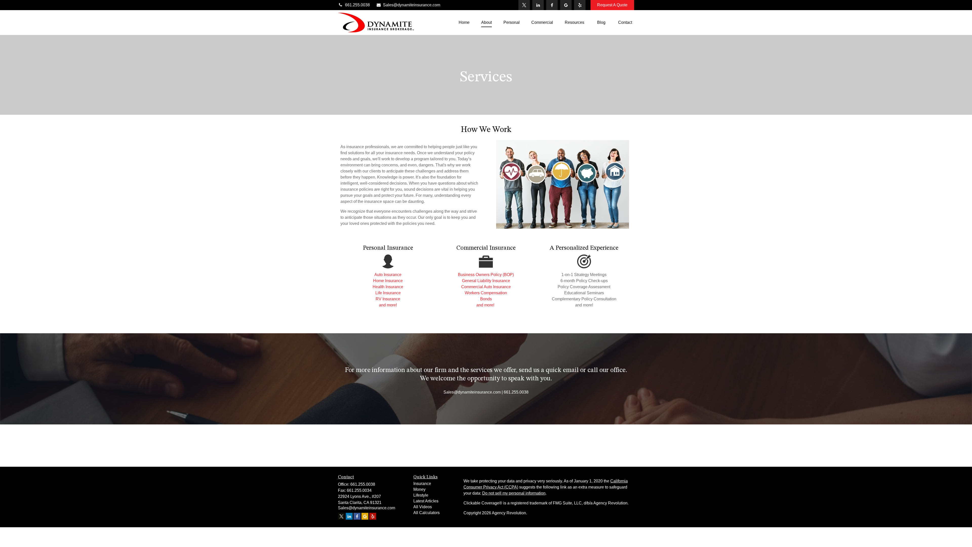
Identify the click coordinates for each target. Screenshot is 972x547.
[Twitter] (524, 5)
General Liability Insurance (486, 281)
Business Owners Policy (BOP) (486, 274)
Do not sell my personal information (513, 493)
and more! (388, 305)
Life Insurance (388, 293)
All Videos (422, 507)
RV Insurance (388, 299)
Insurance (422, 483)
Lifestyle (420, 495)
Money (419, 489)
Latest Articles (425, 501)
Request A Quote (612, 5)
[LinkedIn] (538, 5)
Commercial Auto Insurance (486, 287)
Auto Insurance (387, 274)
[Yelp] (579, 5)
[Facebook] (552, 5)
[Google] (566, 5)
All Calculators (426, 513)
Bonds (486, 299)
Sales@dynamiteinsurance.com (411, 5)
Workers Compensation (486, 293)
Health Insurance (388, 287)
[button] (464, 22)
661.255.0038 (357, 5)
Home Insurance (388, 281)
